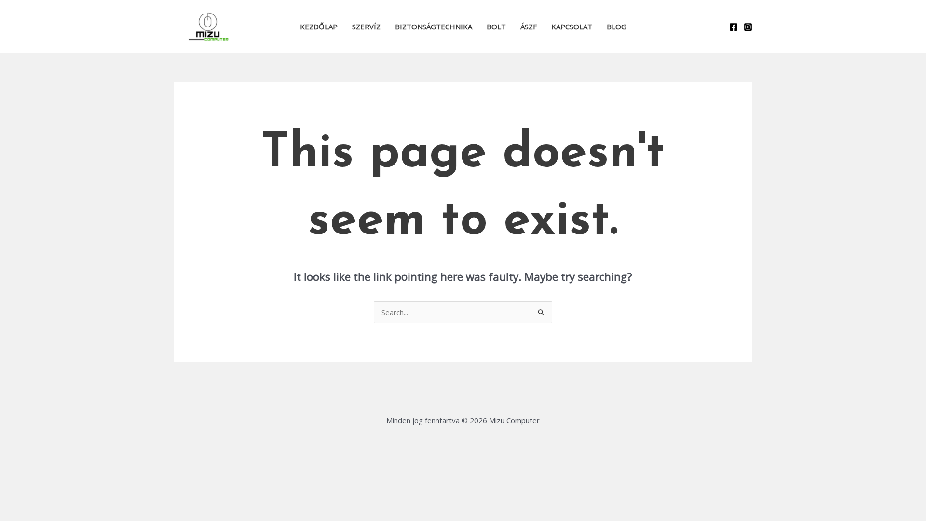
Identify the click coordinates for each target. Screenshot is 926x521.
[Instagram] (748, 27)
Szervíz (366, 26)
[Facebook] (733, 27)
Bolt (496, 26)
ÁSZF (528, 26)
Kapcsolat (571, 26)
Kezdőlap (319, 26)
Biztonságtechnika (433, 26)
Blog (616, 26)
